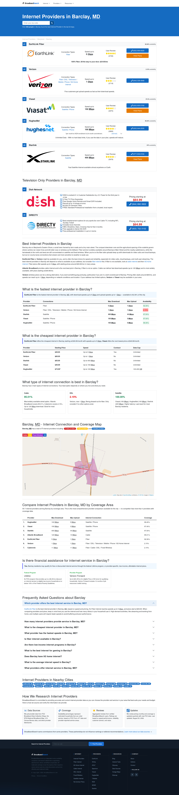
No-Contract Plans (79, 782)
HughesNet (27, 323)
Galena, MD (47, 686)
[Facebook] (132, 774)
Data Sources (116, 768)
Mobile (60, 82)
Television (72, 79)
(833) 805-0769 (138, 105)
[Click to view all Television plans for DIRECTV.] (41, 225)
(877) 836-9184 (138, 154)
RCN (93, 782)
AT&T (93, 765)
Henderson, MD (71, 684)
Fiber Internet (78, 762)
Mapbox (152, 495)
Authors (133, 762)
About (132, 758)
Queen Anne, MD (87, 686)
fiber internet (96, 261)
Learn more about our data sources (137, 731)
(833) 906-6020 (138, 50)
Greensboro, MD (122, 684)
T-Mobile (94, 778)
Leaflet (114, 495)
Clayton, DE (65, 686)
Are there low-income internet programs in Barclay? (50, 644)
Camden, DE (127, 686)
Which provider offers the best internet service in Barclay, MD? (55, 603)
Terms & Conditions (42, 776)
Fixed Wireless (38, 435)
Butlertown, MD (75, 686)
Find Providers (97, 744)
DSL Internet (77, 772)
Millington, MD (82, 684)
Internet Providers (79, 758)
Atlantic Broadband (35, 535)
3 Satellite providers (98, 429)
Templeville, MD (39, 684)
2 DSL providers (82, 429)
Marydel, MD (61, 684)
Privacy (33, 776)
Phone (67, 82)
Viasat (25, 318)
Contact (133, 765)
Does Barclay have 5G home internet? (43, 656)
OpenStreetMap (127, 495)
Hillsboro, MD (98, 686)
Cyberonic (31, 547)
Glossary (115, 765)
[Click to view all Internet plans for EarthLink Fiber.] (41, 53)
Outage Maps (116, 772)
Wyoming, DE (108, 686)
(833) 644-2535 (138, 128)
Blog (113, 758)
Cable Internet (78, 768)
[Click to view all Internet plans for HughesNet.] (41, 128)
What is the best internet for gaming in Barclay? (48, 650)
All (45, 435)
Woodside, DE (118, 686)
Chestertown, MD (134, 684)
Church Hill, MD (50, 684)
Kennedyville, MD (28, 686)
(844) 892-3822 (138, 203)
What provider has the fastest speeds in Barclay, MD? (50, 632)
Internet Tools (116, 762)
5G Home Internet (79, 765)
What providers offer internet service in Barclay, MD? (50, 667)
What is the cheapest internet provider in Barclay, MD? (51, 627)
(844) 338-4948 (138, 80)
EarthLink (95, 758)
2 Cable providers (70, 429)
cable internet (132, 261)
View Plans (137, 56)
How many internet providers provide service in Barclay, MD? (54, 621)
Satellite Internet (78, 778)
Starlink (26, 314)
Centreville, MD (145, 684)
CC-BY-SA (140, 495)
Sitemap (114, 775)
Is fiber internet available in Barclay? (42, 638)
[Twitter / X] (136, 774)
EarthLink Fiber (29, 306)
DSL (66, 79)
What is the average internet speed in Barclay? (47, 662)
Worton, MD (56, 686)
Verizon (26, 310)
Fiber (68, 54)
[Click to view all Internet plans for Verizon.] (41, 80)
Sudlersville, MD (28, 684)
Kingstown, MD (111, 684)
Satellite (65, 109)
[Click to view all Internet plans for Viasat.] (41, 108)
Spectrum (95, 768)
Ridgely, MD (38, 686)
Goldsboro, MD (100, 684)
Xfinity (94, 762)
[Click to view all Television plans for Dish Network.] (41, 201)
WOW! (94, 785)
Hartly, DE (91, 684)
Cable (25, 435)
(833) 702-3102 (138, 228)
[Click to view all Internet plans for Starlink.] (41, 156)
